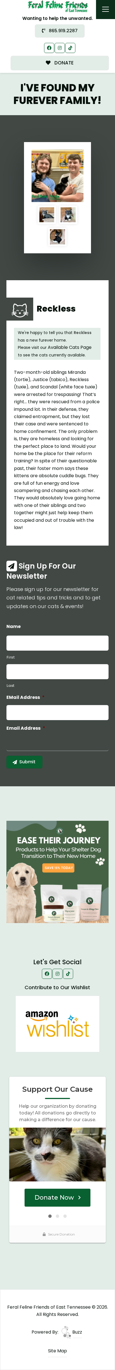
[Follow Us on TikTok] (70, 48)
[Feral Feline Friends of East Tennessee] (58, 6)
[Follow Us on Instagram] (60, 48)
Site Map (57, 1351)
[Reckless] (58, 176)
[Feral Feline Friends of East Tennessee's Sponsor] (57, 871)
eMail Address (25, 698)
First (11, 657)
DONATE (63, 62)
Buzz (76, 1332)
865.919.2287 (63, 30)
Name (13, 627)
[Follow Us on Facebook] (49, 48)
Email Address (25, 728)
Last (11, 685)
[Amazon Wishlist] (57, 1024)
